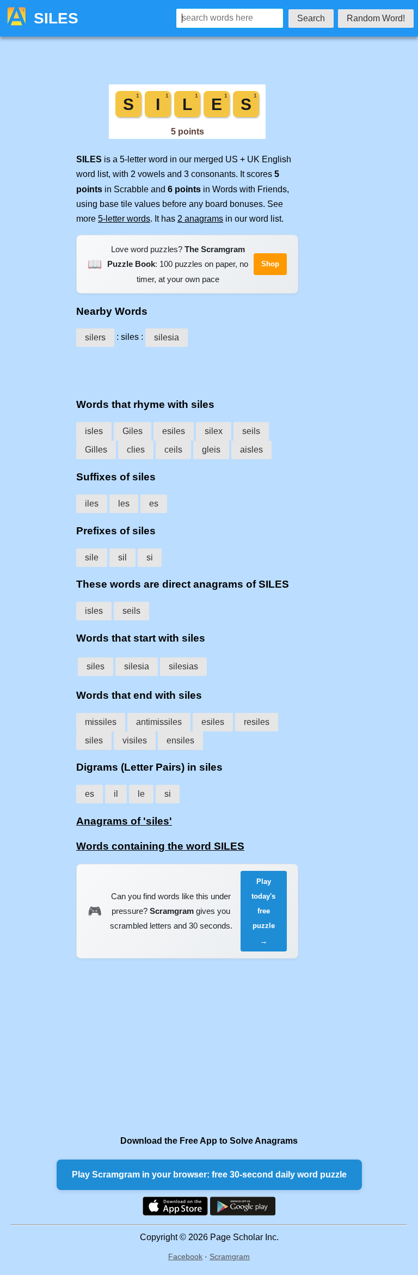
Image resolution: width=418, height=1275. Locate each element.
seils (251, 431)
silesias (183, 666)
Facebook (185, 1256)
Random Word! (376, 18)
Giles (132, 431)
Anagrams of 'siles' (124, 821)
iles (92, 503)
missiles (100, 722)
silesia (166, 337)
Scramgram (230, 1256)
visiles (134, 740)
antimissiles (159, 722)
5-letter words (124, 218)
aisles (251, 449)
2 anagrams (200, 218)
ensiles (180, 740)
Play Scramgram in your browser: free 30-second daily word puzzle (209, 1174)
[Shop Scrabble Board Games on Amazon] (187, 136)
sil (122, 557)
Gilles (96, 449)
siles (95, 666)
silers (95, 337)
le (141, 793)
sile (92, 557)
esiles (173, 431)
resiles (256, 722)
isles (94, 431)
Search (311, 18)
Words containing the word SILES (160, 846)
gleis (211, 449)
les (124, 503)
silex (214, 431)
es (153, 503)
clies (136, 449)
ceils (173, 449)
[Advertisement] (187, 368)
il (116, 793)
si (149, 557)
